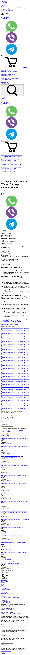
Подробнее (8, 443)
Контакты (3, 6)
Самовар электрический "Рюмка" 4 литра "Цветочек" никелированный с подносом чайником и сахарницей (14, 511)
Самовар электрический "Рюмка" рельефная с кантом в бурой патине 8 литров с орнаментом (14, 562)
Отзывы (3, 5)
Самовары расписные (6, 596)
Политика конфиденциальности (9, 609)
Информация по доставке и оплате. (9, 324)
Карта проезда (9, 9)
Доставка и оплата (5, 4)
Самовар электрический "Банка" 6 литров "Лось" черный (15, 493)
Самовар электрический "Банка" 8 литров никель (13, 527)
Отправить (3, 635)
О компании (4, 2)
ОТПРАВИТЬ (4, 434)
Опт (2, 99)
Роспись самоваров (5, 589)
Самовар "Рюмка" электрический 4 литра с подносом (14, 535)
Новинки (3, 585)
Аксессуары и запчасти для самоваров (10, 597)
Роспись (3, 98)
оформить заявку (18, 321)
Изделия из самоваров (6, 598)
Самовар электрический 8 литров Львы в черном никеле (15, 519)
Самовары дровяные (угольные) (9, 592)
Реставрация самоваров (6, 588)
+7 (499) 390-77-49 (5, 18)
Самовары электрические (7, 593)
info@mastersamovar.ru (6, 321)
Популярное (4, 97)
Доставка (9, 243)
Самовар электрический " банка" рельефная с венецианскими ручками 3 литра (12, 456)
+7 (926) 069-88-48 (5, 17)
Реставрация (4, 1)
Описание (3, 243)
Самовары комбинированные (8, 594)
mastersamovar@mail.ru (6, 606)
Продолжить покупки (15, 613)
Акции (2, 584)
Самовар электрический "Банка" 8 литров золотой (13, 475)
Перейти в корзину (5, 613)
